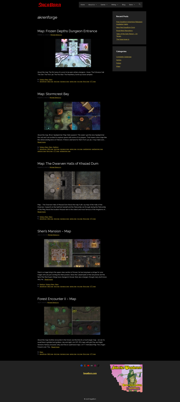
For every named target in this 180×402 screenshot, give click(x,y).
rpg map (79, 81)
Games (103, 5)
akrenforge (43, 81)
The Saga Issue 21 (122, 39)
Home (83, 5)
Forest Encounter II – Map (57, 299)
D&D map (50, 81)
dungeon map (64, 81)
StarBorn (55, 147)
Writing (113, 5)
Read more (42, 142)
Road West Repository (124, 31)
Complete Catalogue (123, 57)
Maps (50, 79)
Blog (123, 5)
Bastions (42, 284)
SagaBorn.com (90, 373)
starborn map (42, 151)
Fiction (118, 63)
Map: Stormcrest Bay (53, 94)
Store (131, 5)
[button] (139, 5)
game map (73, 81)
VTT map (93, 81)
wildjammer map (65, 151)
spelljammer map (97, 149)
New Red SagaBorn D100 (125, 27)
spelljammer (87, 149)
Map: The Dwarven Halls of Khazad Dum (68, 163)
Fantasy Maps (44, 79)
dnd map (57, 81)
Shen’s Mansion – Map (54, 231)
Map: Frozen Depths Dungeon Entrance (67, 31)
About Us (91, 5)
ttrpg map (86, 81)
